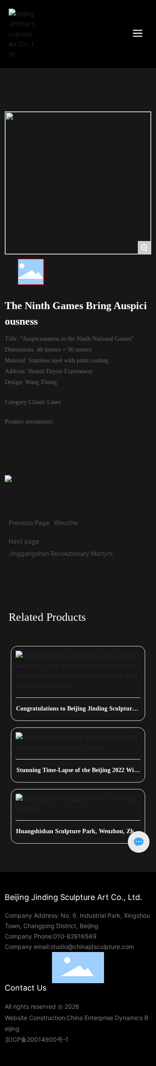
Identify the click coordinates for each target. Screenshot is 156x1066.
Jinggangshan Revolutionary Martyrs (61, 553)
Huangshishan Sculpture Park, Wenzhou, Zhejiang (78, 834)
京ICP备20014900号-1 (36, 1039)
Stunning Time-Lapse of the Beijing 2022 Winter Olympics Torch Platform (78, 773)
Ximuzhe (66, 522)
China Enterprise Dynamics (105, 1017)
